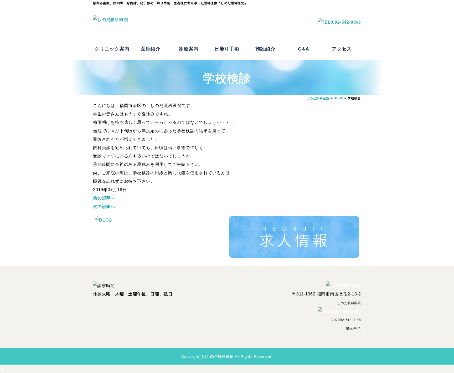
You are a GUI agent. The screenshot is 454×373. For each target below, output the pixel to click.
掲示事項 (353, 328)
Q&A (303, 49)
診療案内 (189, 49)
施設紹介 (265, 49)
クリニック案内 (112, 49)
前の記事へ (104, 198)
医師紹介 (151, 49)
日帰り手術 (226, 49)
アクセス (342, 49)
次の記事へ (104, 206)
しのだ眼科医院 (220, 356)
